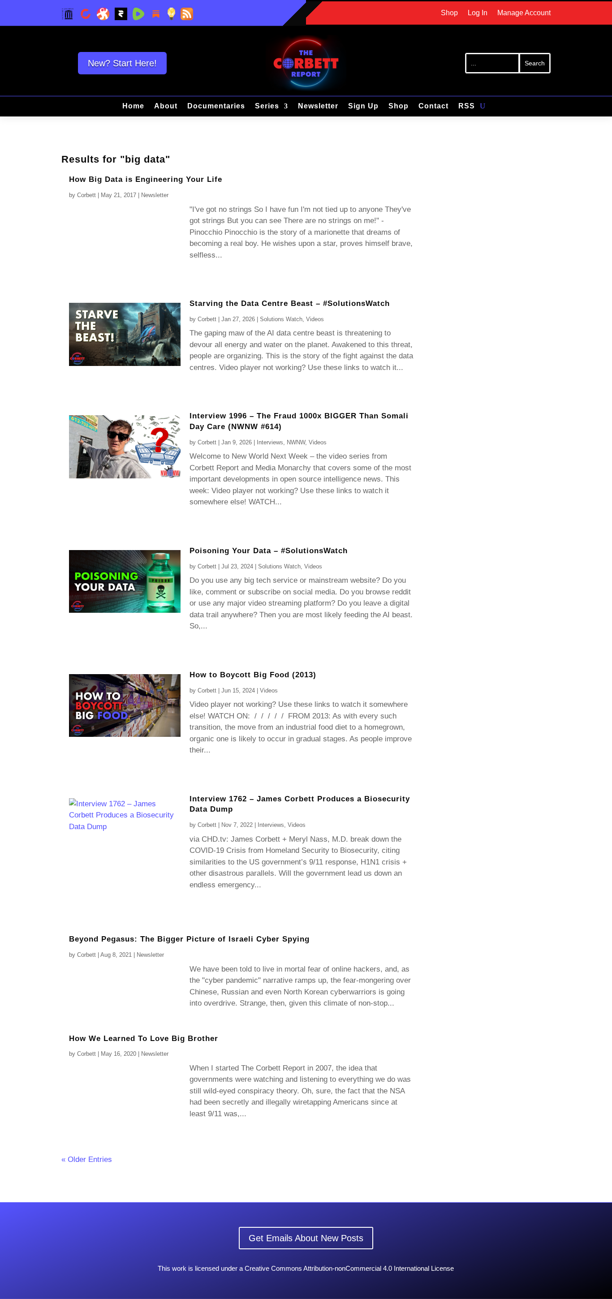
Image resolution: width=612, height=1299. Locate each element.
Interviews (270, 442)
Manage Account (524, 13)
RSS (466, 106)
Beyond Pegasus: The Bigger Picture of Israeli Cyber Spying (189, 939)
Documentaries (216, 106)
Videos (315, 319)
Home (133, 106)
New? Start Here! (122, 63)
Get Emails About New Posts (306, 1238)
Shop (449, 13)
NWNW (296, 442)
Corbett (86, 195)
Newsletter (318, 106)
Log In (477, 13)
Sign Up (363, 106)
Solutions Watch (281, 319)
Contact (433, 106)
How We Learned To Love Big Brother (143, 1038)
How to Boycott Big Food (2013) (253, 675)
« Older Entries (86, 1159)
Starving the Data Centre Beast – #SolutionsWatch (290, 303)
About (165, 106)
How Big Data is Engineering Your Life (145, 179)
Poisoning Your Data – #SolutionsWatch (269, 550)
